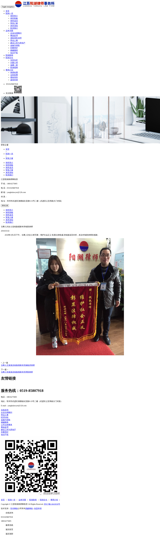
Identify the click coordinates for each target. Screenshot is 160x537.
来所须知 (14, 26)
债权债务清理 (16, 38)
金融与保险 (15, 45)
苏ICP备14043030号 (52, 504)
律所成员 (14, 21)
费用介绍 (9, 70)
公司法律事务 (6, 425)
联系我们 (14, 28)
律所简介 (14, 16)
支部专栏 (14, 60)
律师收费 (14, 72)
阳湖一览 (9, 13)
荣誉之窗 (14, 23)
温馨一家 (14, 65)
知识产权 (14, 53)
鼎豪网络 (29, 508)
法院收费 (14, 75)
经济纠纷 (4, 417)
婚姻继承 (14, 50)
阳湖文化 (9, 58)
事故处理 (14, 36)
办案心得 (14, 63)
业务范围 (9, 31)
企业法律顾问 (16, 33)
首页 (7, 11)
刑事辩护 (14, 48)
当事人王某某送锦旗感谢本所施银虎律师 (18, 365)
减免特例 (14, 80)
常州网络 (14, 508)
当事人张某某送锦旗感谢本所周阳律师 (17, 372)
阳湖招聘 (14, 68)
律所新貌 (14, 18)
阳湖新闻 (9, 55)
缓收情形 (14, 77)
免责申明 (38, 508)
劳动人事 (14, 40)
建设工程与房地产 (17, 43)
